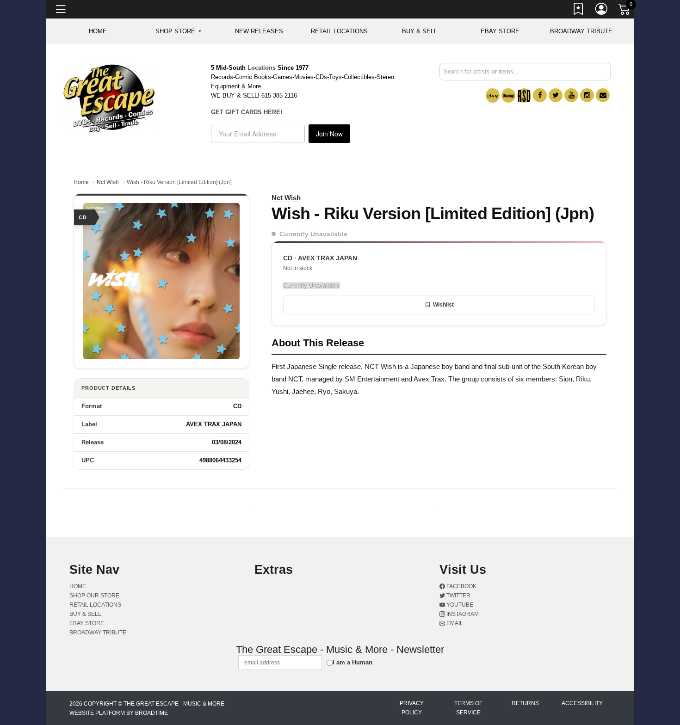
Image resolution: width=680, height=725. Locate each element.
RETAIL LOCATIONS (339, 31)
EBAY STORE (500, 31)
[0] (625, 11)
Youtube (459, 605)
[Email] (603, 95)
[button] (178, 31)
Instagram (462, 614)
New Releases (259, 31)
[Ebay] (493, 95)
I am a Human (352, 662)
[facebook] (540, 95)
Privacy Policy (412, 708)
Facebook (460, 586)
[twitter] (555, 95)
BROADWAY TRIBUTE (581, 31)
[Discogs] (508, 95)
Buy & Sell (419, 31)
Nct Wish (108, 182)
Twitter (457, 595)
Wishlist (443, 304)
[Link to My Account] (601, 10)
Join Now (329, 133)
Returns (525, 703)
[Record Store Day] (524, 95)
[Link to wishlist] (578, 10)
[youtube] (571, 95)
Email (454, 623)
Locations (261, 67)
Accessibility (582, 703)
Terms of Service (468, 708)
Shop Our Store (94, 595)
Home (81, 182)
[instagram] (587, 95)
